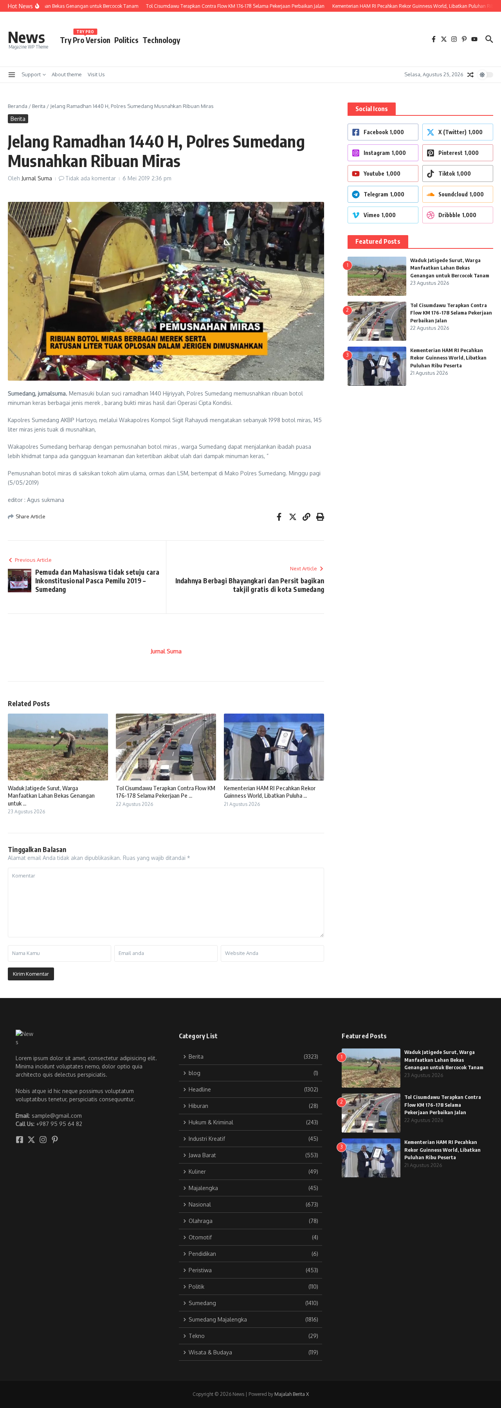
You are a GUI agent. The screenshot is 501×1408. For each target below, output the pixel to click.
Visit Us (96, 74)
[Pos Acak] (470, 75)
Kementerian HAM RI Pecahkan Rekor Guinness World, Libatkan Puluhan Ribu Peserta (448, 358)
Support (31, 74)
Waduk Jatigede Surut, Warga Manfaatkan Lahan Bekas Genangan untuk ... (51, 795)
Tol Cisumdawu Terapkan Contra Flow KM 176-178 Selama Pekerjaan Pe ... (165, 791)
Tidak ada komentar (90, 178)
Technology (161, 40)
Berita (38, 106)
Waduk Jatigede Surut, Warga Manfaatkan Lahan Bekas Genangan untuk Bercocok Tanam (449, 268)
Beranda (17, 106)
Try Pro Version (85, 38)
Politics (126, 40)
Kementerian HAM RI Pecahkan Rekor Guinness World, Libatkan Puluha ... (269, 791)
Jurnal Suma (37, 178)
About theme (67, 74)
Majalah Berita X (291, 1394)
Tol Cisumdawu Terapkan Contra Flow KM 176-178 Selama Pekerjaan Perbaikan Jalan (451, 313)
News (26, 37)
